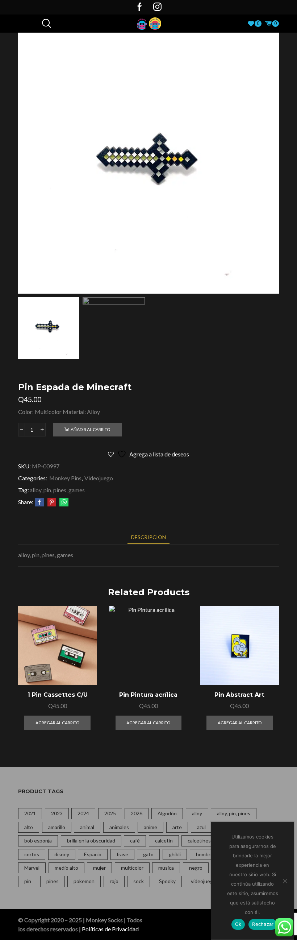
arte (177, 827)
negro (195, 868)
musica (166, 868)
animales (119, 827)
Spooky (167, 881)
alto (28, 827)
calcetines (199, 840)
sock (138, 881)
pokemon (84, 881)
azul (201, 827)
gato (148, 854)
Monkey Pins (65, 478)
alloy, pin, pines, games (57, 489)
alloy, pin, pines (233, 813)
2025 (110, 813)
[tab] (148, 537)
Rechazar (262, 924)
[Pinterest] (52, 502)
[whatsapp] (63, 502)
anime (150, 827)
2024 (83, 813)
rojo (114, 881)
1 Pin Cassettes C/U (58, 694)
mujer (99, 868)
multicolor (132, 868)
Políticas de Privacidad (110, 928)
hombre (204, 854)
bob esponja (38, 840)
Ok (238, 924)
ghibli (175, 854)
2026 (136, 813)
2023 (57, 813)
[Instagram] (157, 7)
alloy (197, 813)
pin (27, 881)
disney (61, 854)
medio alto (66, 868)
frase (122, 854)
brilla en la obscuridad (91, 840)
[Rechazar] (284, 881)
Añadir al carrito (90, 429)
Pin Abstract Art (239, 694)
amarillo (56, 827)
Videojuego (98, 478)
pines (52, 881)
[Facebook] (139, 7)
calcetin (164, 840)
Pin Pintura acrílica (148, 694)
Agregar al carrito (83, 653)
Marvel (31, 868)
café (135, 840)
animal (87, 827)
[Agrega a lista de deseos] (83, 669)
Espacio (92, 854)
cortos (31, 854)
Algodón (167, 813)
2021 (30, 813)
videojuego (203, 881)
